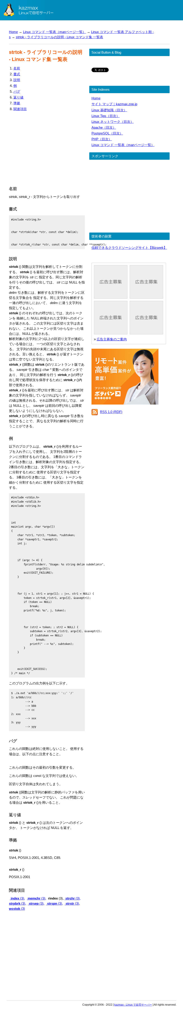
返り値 (18, 97)
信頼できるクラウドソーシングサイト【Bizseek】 (129, 248)
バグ (16, 91)
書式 (16, 74)
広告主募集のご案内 (112, 339)
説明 (16, 80)
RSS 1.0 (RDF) (111, 412)
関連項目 (20, 109)
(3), (18, 898)
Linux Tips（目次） (106, 116)
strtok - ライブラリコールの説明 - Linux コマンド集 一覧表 (59, 37)
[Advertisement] (47, 147)
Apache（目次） (104, 127)
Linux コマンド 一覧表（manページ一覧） (54, 32)
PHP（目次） (102, 139)
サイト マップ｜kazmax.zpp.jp (114, 104)
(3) (17, 908)
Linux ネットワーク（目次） (113, 122)
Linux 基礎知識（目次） (109, 110)
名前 (16, 68)
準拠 (16, 103)
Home (13, 32)
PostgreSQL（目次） (107, 133)
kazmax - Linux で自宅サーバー (133, 1004)
